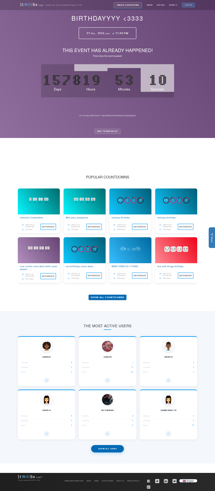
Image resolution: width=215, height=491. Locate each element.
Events (173, 5)
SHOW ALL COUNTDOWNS (107, 297)
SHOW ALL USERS (107, 449)
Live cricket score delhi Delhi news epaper (38, 267)
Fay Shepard (107, 410)
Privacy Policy (133, 481)
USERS (96, 481)
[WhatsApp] (148, 487)
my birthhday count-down (79, 266)
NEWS (88, 481)
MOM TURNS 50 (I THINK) (125, 266)
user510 (46, 410)
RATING (161, 5)
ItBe (31, 5)
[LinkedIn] (166, 481)
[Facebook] (148, 481)
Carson (108, 357)
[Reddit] (174, 481)
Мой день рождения (77, 217)
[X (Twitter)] (157, 481)
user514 (168, 357)
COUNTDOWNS (107, 481)
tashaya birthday (121, 217)
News (150, 5)
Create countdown (128, 5)
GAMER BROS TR (168, 410)
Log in (188, 5)
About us (120, 481)
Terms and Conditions (73, 481)
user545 (46, 357)
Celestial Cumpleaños (31, 217)
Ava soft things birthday (170, 266)
